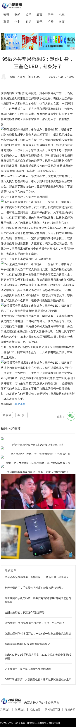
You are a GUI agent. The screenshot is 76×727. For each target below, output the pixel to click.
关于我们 (5, 709)
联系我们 (20, 709)
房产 (50, 14)
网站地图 (50, 709)
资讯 (6, 14)
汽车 (62, 14)
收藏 (8, 415)
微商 (62, 21)
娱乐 (28, 14)
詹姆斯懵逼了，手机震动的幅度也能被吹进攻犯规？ (34, 587)
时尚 (28, 21)
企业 (17, 21)
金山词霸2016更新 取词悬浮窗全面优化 (27, 644)
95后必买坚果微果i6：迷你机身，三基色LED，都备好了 (37, 577)
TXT (57, 709)
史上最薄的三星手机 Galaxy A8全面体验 (28, 669)
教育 (39, 14)
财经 (17, 14)
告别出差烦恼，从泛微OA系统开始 (24, 612)
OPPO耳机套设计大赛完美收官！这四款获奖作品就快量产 (38, 679)
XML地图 (35, 709)
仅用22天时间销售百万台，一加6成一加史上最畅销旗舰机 (38, 633)
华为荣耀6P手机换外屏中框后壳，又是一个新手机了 (35, 623)
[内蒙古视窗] (12, 5)
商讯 (39, 21)
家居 (6, 21)
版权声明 (70, 709)
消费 (50, 21)
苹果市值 (20, 404)
